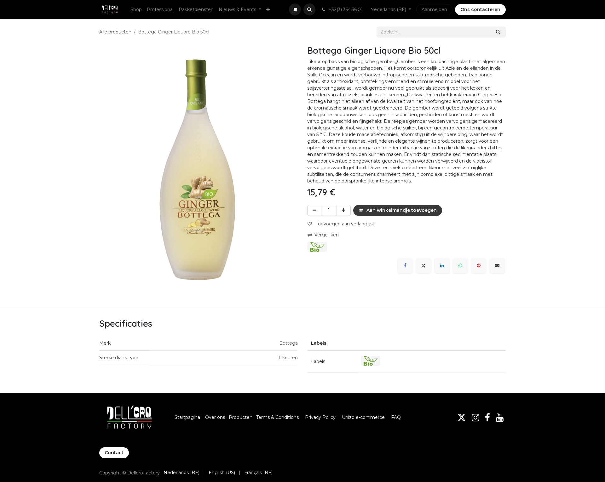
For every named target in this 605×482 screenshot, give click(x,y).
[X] (423, 265)
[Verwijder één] (314, 210)
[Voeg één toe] (344, 210)
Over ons (215, 417)
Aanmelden (434, 9)
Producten (240, 417)
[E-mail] (497, 265)
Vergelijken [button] (326, 235)
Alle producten (115, 32)
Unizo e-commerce (363, 417)
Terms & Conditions (278, 417)
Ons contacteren (480, 9)
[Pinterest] (478, 265)
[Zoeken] (498, 32)
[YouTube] (500, 417)
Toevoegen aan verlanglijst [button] (344, 224)
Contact (114, 452)
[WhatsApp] (460, 265)
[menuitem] (136, 9)
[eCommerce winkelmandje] (295, 9)
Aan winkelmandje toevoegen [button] (401, 210)
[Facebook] (405, 265)
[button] (309, 9)
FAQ (396, 417)
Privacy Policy (320, 417)
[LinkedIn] (442, 265)
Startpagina (187, 417)
